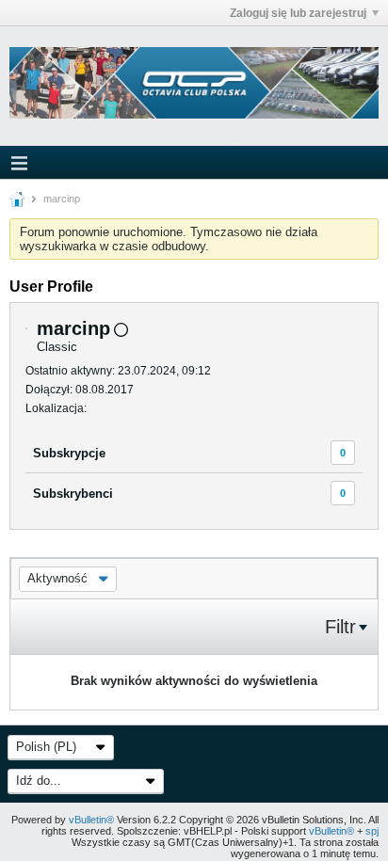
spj (372, 831)
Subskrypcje (69, 453)
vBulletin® (91, 819)
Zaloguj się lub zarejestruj (298, 13)
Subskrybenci (73, 493)
